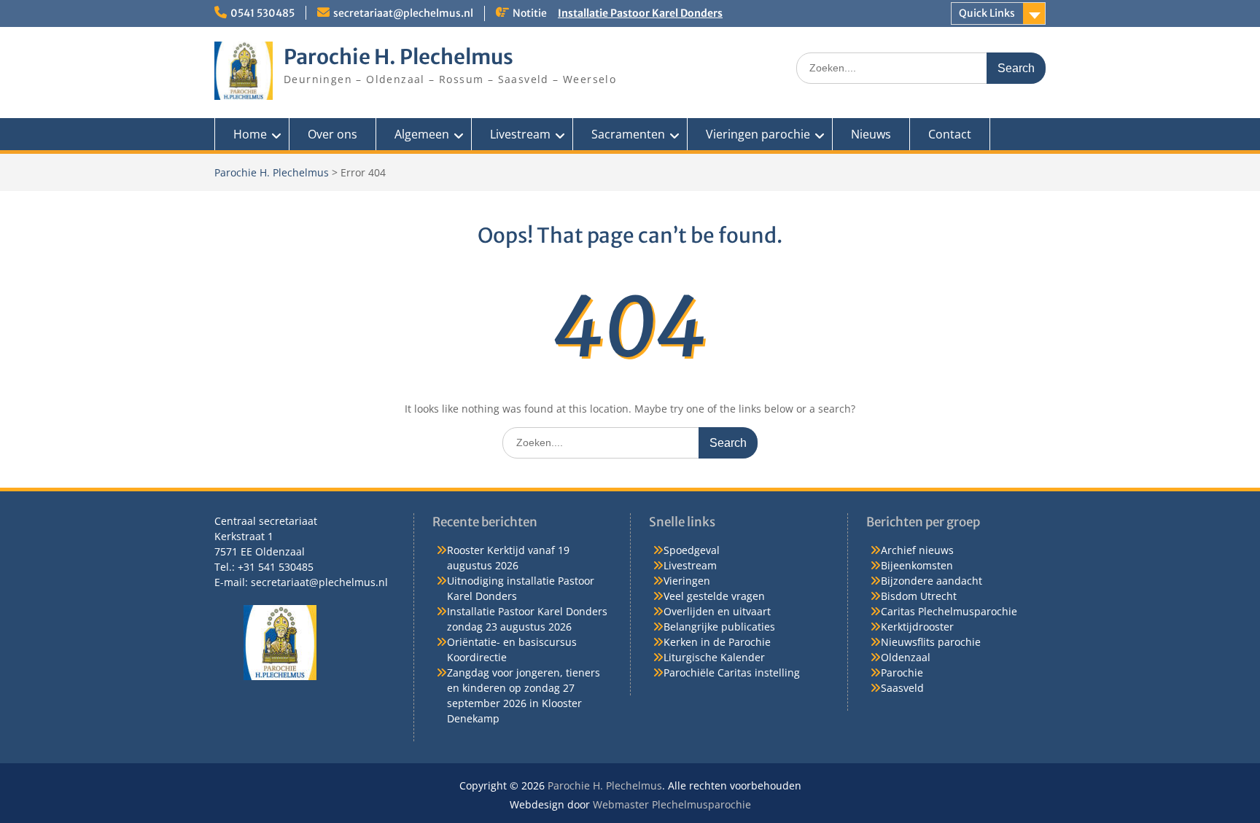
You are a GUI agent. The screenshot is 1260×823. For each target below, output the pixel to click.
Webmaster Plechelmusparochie (672, 804)
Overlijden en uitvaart (717, 611)
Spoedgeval (692, 550)
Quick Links (987, 13)
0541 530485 (262, 13)
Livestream (520, 134)
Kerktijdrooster (917, 626)
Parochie (902, 672)
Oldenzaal (905, 657)
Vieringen (687, 581)
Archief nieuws (917, 550)
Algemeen (421, 134)
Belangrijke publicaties (719, 626)
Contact (949, 134)
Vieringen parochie (758, 134)
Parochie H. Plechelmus (398, 57)
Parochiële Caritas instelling (732, 672)
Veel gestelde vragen (714, 596)
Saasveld (902, 688)
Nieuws (871, 134)
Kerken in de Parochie (717, 642)
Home (250, 134)
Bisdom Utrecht (919, 596)
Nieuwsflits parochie (931, 642)
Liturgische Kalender (714, 657)
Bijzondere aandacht (931, 581)
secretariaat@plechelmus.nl (403, 13)
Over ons (332, 134)
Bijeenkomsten (917, 565)
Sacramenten (628, 134)
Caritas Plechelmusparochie (949, 611)
